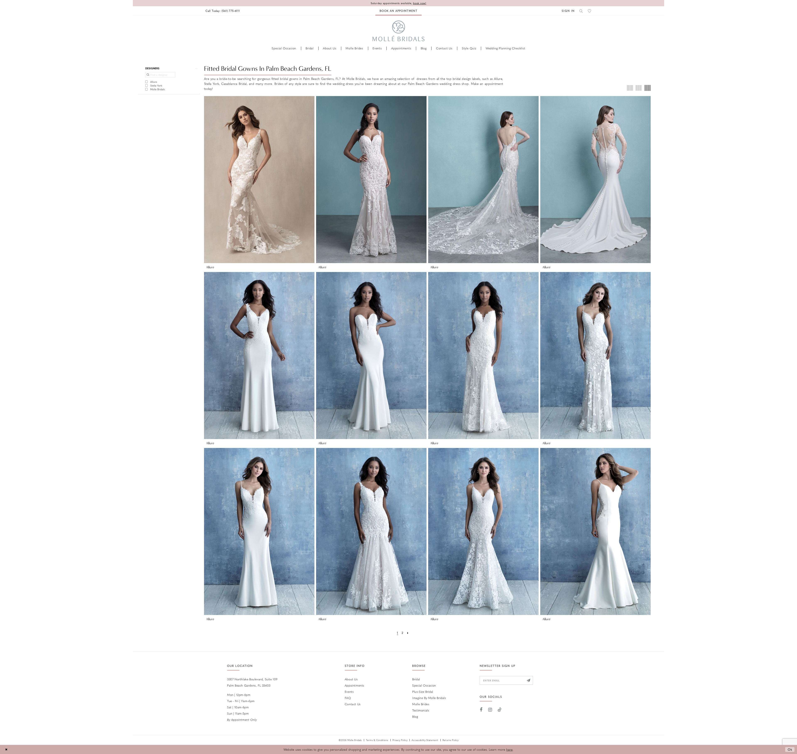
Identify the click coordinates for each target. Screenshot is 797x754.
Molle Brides (420, 704)
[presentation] (259, 179)
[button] (568, 10)
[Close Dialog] (6, 749)
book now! (419, 3)
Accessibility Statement (425, 740)
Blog (415, 716)
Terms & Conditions (377, 740)
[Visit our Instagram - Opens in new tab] (490, 710)
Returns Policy (451, 740)
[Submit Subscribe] (528, 680)
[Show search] (581, 10)
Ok (790, 749)
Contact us (353, 704)
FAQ (348, 698)
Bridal (416, 679)
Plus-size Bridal (422, 691)
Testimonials (420, 710)
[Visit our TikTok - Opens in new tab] (500, 710)
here (509, 749)
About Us (351, 679)
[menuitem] (222, 10)
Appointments (354, 685)
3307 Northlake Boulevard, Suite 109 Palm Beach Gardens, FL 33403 (252, 682)
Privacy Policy (400, 740)
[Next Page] (408, 632)
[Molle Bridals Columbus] (398, 31)
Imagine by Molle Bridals (429, 698)
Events (349, 691)
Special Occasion (424, 685)
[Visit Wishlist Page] (590, 10)
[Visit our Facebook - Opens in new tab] (481, 710)
